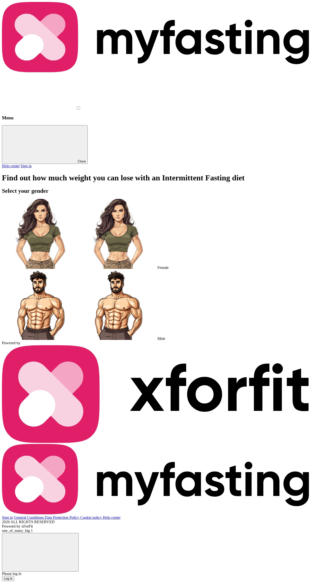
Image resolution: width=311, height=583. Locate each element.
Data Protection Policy (62, 517)
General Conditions (29, 517)
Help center (11, 166)
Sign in (26, 166)
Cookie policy (91, 517)
